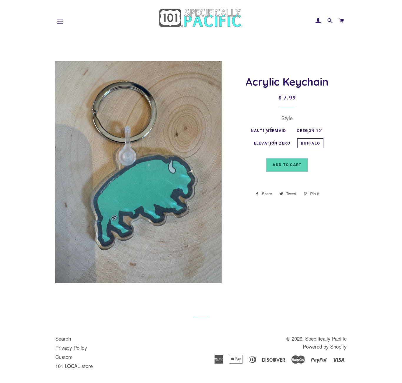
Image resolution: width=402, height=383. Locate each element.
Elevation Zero (272, 143)
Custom (63, 356)
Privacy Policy (71, 347)
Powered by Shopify (325, 346)
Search (63, 338)
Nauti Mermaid (268, 130)
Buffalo (310, 143)
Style (287, 118)
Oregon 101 (310, 130)
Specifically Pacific (326, 338)
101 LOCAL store (74, 365)
